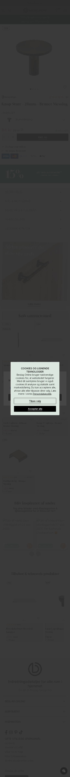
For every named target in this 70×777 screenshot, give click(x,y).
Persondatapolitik (42, 393)
